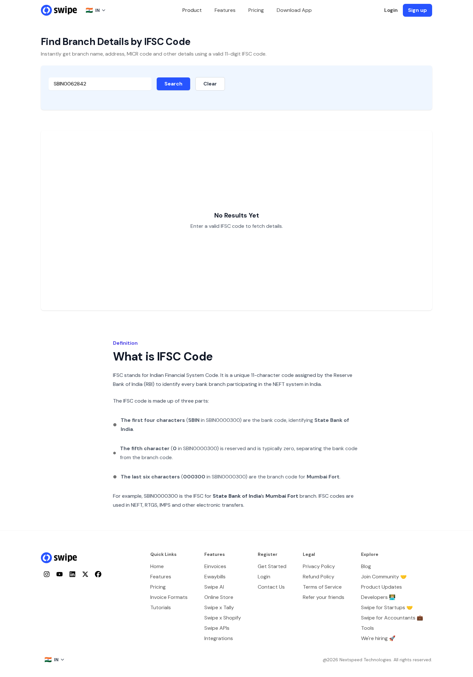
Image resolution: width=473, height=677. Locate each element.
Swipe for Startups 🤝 (387, 607)
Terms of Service (322, 586)
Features (225, 10)
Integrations (218, 638)
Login (391, 10)
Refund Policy (318, 576)
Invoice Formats (169, 597)
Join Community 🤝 (384, 576)
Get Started (272, 566)
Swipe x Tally (219, 607)
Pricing (256, 10)
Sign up (417, 10)
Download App (294, 10)
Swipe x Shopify (222, 617)
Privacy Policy (319, 566)
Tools (367, 628)
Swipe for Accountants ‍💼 (392, 617)
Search (173, 83)
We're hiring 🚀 (378, 638)
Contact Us (271, 586)
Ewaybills (215, 576)
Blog (366, 566)
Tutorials (160, 607)
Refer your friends (323, 597)
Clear (210, 83)
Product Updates (381, 586)
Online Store (218, 597)
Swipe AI (214, 586)
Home (157, 566)
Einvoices (215, 566)
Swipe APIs (216, 628)
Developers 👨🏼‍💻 (378, 597)
